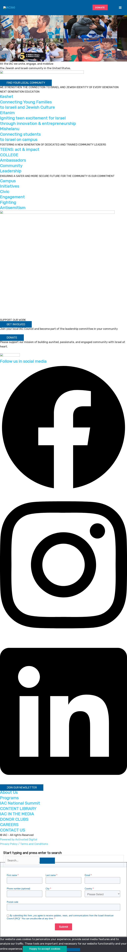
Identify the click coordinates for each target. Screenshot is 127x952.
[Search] (47, 861)
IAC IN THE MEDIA (17, 813)
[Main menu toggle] (120, 7)
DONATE (100, 7)
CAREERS (9, 824)
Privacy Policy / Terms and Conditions (24, 844)
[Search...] (22, 860)
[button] (112, 7)
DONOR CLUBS (14, 819)
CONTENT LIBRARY (18, 808)
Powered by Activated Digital (18, 839)
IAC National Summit (20, 803)
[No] (73, 949)
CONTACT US (12, 830)
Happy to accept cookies (44, 948)
